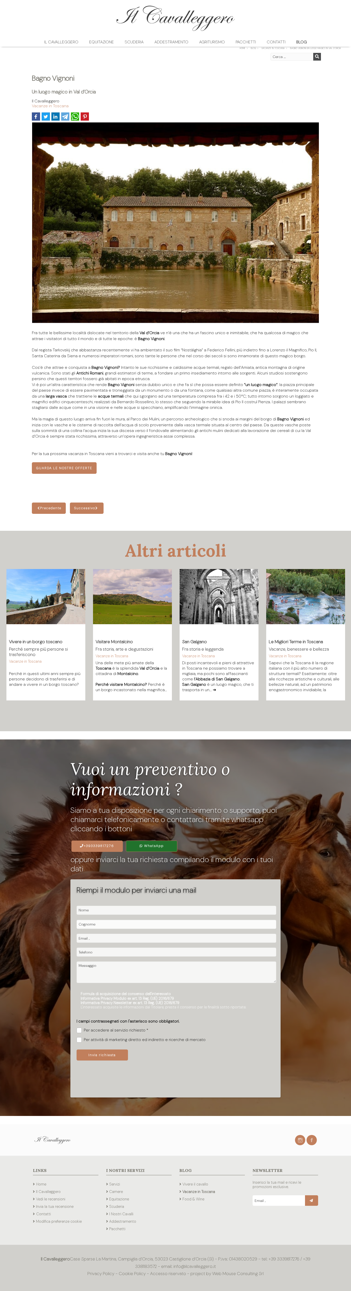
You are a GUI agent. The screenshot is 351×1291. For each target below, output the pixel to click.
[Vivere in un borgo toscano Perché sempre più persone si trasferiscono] (45, 601)
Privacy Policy (101, 1273)
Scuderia (134, 42)
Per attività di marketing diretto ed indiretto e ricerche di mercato (145, 1039)
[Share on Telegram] (65, 116)
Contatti (276, 42)
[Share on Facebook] (36, 116)
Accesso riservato (168, 1273)
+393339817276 (99, 846)
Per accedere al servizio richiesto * (116, 1030)
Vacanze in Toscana (50, 106)
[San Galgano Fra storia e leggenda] (219, 601)
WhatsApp (153, 846)
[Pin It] (85, 116)
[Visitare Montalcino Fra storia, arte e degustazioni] (132, 601)
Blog (301, 42)
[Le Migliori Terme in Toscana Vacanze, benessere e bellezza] (305, 601)
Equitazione (101, 42)
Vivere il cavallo (195, 1184)
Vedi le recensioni (50, 1199)
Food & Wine (193, 1199)
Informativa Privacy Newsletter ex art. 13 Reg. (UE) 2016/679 (130, 1002)
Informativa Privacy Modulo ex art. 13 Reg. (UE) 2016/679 (127, 998)
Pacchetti (246, 42)
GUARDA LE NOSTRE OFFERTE (64, 468)
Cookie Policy (132, 1273)
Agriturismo (212, 42)
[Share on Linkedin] (55, 116)
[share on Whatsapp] (75, 116)
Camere (116, 1191)
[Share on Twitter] (46, 116)
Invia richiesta (102, 1055)
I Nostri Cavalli (121, 1214)
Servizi (114, 1184)
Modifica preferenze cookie (59, 1221)
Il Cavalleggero (61, 42)
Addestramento (171, 42)
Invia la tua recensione (54, 1206)
